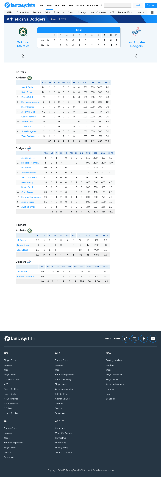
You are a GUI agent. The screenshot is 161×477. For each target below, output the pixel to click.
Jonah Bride (27, 87)
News (70, 12)
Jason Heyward (29, 177)
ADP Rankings (61, 394)
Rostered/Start (125, 12)
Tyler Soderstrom (30, 136)
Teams (58, 408)
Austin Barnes (28, 207)
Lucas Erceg (23, 245)
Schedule (60, 413)
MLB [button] (49, 5)
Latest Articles (11, 413)
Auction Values (62, 398)
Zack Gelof (27, 97)
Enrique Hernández (31, 197)
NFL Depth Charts (12, 379)
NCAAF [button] (80, 5)
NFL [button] (42, 5)
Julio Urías (22, 271)
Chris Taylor (27, 192)
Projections (59, 12)
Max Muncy (27, 182)
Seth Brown (27, 92)
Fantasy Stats (23, 12)
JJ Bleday (26, 126)
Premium (151, 5)
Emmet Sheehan (25, 276)
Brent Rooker (27, 107)
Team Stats (10, 394)
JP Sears (21, 240)
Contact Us (60, 438)
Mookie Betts (27, 158)
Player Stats (10, 360)
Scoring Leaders (114, 360)
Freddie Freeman (30, 162)
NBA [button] (57, 5)
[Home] (20, 5)
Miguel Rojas (27, 202)
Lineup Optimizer (98, 12)
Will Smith (26, 167)
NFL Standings (11, 398)
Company (60, 428)
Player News (10, 374)
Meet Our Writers (63, 433)
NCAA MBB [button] (92, 5)
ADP (112, 12)
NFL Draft (8, 408)
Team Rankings (11, 389)
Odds (47, 12)
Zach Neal (22, 250)
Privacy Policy (61, 447)
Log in (138, 5)
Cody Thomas (28, 116)
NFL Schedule (11, 403)
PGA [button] (71, 5)
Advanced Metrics (64, 389)
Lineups (140, 12)
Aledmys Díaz (28, 111)
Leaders (37, 12)
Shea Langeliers (29, 131)
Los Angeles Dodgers (136, 44)
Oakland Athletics (23, 44)
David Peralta (28, 187)
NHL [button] (64, 5)
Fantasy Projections (64, 374)
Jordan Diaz (27, 121)
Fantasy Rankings (63, 379)
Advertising (60, 442)
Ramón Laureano (30, 102)
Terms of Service (63, 452)
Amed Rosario (28, 172)
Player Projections (114, 374)
